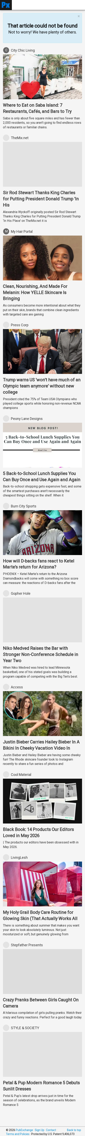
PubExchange (24, 1130)
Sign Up (39, 1130)
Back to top (74, 1130)
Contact (51, 1130)
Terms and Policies (17, 1134)
